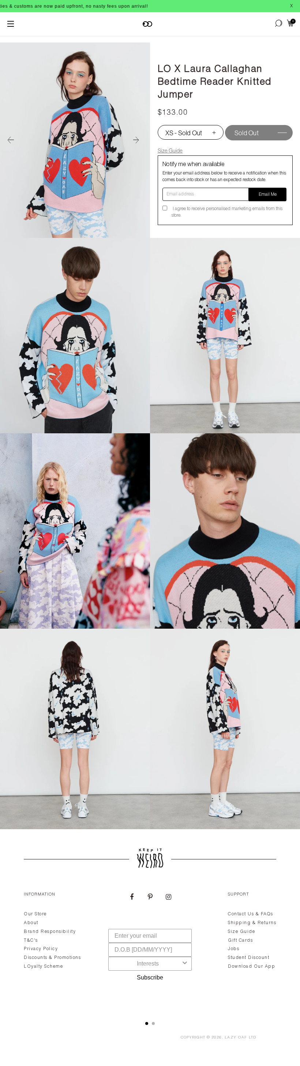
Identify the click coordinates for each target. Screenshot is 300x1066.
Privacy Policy (41, 949)
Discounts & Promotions (52, 958)
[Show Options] (184, 963)
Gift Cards (240, 940)
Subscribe (150, 977)
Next (139, 140)
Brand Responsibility (50, 932)
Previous (11, 140)
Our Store (35, 914)
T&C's (31, 940)
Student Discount (248, 958)
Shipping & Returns (252, 923)
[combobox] (148, 963)
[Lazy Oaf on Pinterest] (150, 897)
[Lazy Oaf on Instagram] (168, 897)
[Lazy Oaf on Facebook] (131, 897)
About (31, 923)
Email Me (268, 194)
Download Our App (251, 966)
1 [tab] (146, 1023)
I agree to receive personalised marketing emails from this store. (227, 212)
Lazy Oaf (236, 1038)
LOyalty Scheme (43, 966)
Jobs (233, 949)
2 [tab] (153, 1023)
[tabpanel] (150, 947)
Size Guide (170, 150)
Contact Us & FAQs (250, 914)
